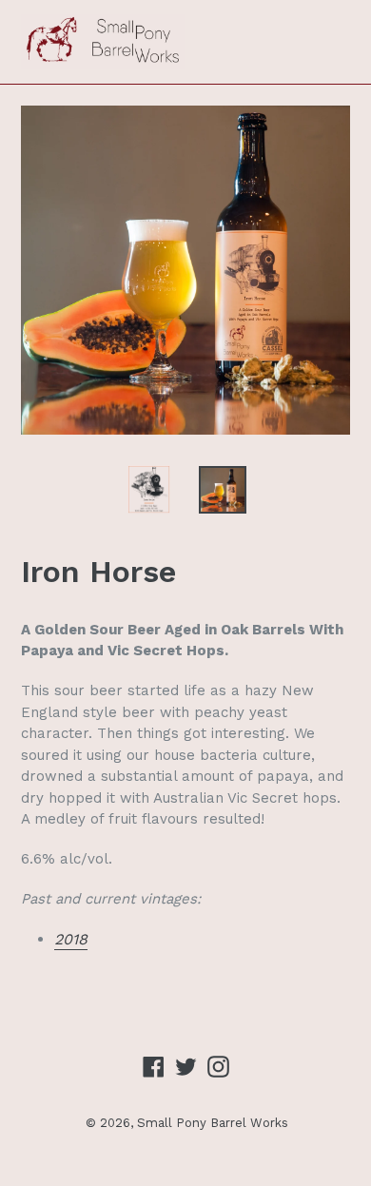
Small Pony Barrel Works (212, 1123)
